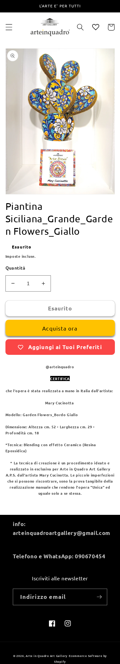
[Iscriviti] (99, 597)
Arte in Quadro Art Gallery (47, 655)
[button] (8, 27)
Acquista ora (59, 328)
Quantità (15, 268)
